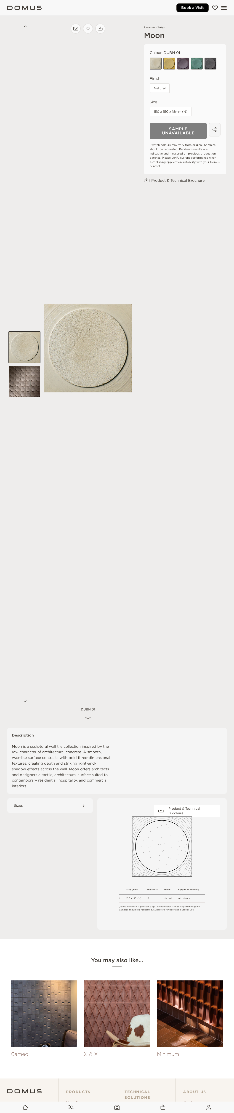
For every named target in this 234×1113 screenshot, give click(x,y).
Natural (160, 88)
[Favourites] (215, 7)
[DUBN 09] (210, 63)
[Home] (24, 8)
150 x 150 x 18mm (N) (170, 111)
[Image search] (76, 29)
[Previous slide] (24, 27)
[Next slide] (24, 701)
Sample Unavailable (178, 130)
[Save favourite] (88, 29)
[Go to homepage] (25, 1107)
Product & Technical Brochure (178, 180)
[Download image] (100, 29)
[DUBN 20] (183, 63)
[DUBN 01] (156, 63)
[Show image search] (117, 1107)
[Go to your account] (208, 1107)
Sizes (18, 805)
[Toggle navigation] (224, 8)
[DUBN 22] (169, 63)
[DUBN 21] (197, 63)
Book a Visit (192, 7)
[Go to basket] (162, 1107)
